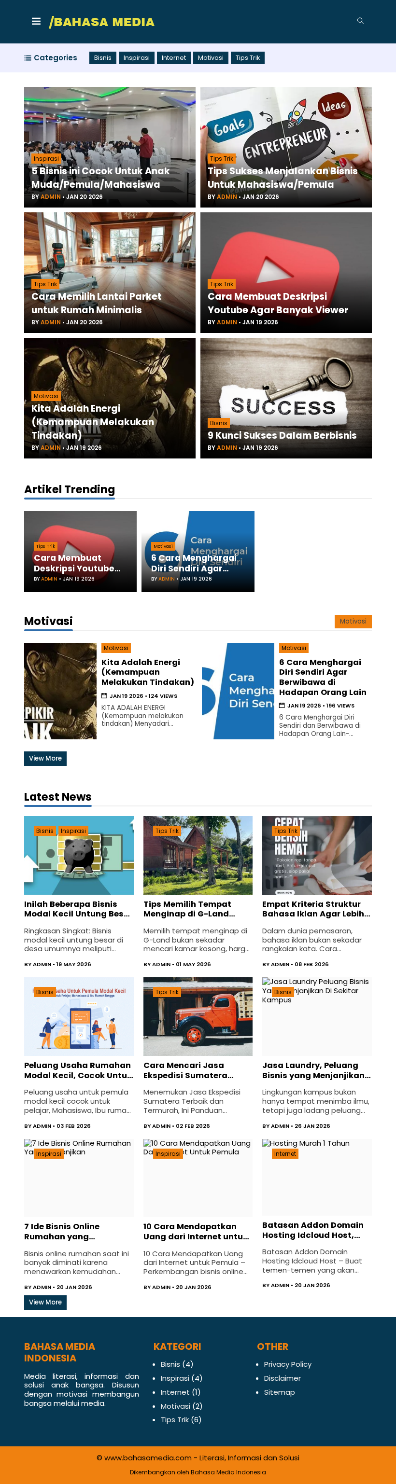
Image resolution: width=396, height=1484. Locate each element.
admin (51, 197)
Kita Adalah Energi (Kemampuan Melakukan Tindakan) (92, 422)
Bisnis (103, 58)
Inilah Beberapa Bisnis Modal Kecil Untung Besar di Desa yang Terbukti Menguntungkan (78, 909)
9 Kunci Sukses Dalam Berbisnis (282, 435)
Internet (174, 58)
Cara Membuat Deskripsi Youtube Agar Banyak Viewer (278, 303)
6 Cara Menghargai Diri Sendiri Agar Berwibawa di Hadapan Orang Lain (196, 563)
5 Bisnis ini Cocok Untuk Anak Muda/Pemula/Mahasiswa (100, 178)
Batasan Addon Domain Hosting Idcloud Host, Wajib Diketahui (313, 1230)
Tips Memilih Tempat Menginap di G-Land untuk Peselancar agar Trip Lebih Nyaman (191, 909)
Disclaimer (282, 1378)
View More (45, 758)
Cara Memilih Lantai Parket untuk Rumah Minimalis (96, 303)
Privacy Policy (287, 1364)
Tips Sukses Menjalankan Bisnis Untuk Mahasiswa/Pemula (283, 178)
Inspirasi (137, 58)
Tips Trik (248, 58)
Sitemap (279, 1392)
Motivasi (211, 58)
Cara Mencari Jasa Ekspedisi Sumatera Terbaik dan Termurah (190, 1071)
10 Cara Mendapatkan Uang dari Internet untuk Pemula (195, 1232)
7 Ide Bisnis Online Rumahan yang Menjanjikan (61, 1232)
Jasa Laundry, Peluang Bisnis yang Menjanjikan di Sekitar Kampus (313, 1071)
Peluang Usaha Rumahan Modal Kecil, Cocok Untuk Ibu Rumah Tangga (78, 1071)
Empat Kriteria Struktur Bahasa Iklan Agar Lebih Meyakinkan (313, 909)
